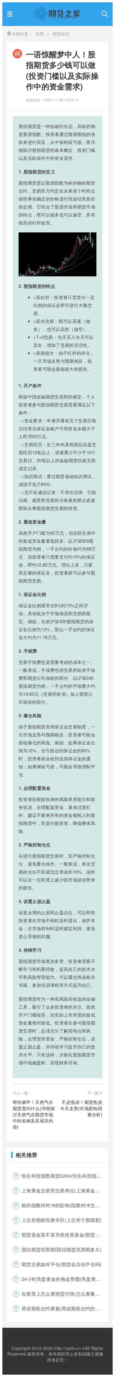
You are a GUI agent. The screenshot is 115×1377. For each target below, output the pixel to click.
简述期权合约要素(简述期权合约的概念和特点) (65, 1308)
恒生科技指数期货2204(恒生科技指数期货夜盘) (65, 1175)
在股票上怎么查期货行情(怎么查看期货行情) (65, 1293)
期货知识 (33, 99)
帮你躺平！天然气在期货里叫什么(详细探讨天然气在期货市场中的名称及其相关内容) (34, 1114)
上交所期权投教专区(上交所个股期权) (61, 1220)
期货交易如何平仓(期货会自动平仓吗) (61, 1264)
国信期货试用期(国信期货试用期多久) (61, 1249)
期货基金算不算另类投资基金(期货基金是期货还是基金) (65, 1234)
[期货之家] (57, 17)
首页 (40, 34)
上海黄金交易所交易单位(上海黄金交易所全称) (65, 1190)
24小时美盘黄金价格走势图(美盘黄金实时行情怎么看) (65, 1279)
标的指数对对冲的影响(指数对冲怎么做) (64, 1205)
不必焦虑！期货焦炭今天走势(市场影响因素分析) (81, 1108)
